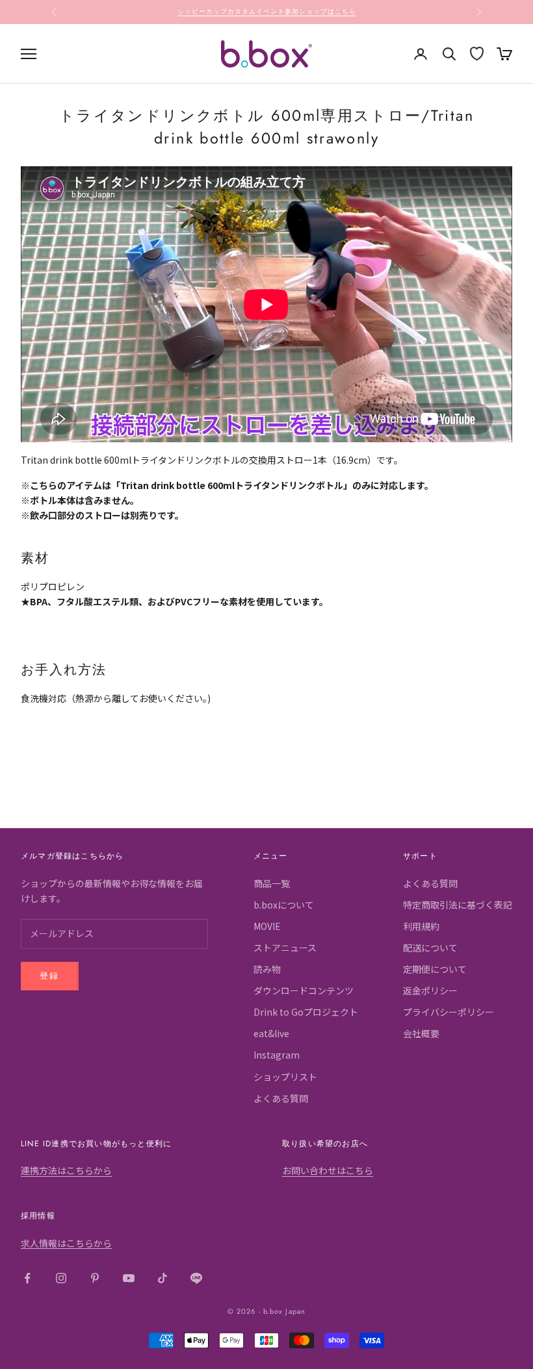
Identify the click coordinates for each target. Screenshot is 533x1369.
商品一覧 (272, 883)
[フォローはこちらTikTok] (162, 1278)
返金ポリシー (430, 990)
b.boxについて (284, 904)
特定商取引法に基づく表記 (457, 904)
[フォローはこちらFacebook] (27, 1278)
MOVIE (267, 926)
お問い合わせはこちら (327, 1170)
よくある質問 (281, 1098)
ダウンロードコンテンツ (304, 990)
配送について (430, 947)
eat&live (271, 1033)
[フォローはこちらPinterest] (94, 1278)
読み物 (267, 968)
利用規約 (421, 926)
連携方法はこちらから (66, 1170)
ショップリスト (285, 1076)
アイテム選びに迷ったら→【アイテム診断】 (266, 11)
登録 (50, 976)
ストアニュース (285, 947)
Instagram (277, 1054)
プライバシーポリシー (448, 1011)
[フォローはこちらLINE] (196, 1278)
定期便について (435, 968)
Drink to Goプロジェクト (306, 1011)
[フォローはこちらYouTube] (128, 1278)
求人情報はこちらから (66, 1243)
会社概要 (421, 1033)
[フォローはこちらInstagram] (61, 1278)
